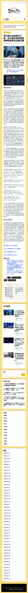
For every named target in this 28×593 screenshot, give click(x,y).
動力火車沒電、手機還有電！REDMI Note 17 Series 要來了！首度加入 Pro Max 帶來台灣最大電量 (14, 398)
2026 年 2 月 (7, 470)
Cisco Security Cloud (16, 277)
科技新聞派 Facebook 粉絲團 (10, 245)
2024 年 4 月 (7, 533)
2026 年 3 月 (7, 467)
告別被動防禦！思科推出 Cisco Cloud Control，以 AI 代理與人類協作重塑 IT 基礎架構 (19, 342)
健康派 (5, 415)
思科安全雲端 (12, 280)
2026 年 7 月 (7, 456)
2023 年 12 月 (7, 544)
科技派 (8, 32)
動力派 (5, 418)
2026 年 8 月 (7, 453)
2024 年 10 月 (7, 516)
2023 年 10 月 (7, 550)
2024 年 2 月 (7, 538)
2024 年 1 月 (7, 541)
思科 (5, 280)
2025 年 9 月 (7, 484)
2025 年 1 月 (7, 507)
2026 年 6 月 (7, 459)
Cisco (9, 277)
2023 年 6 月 (7, 561)
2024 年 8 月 (7, 521)
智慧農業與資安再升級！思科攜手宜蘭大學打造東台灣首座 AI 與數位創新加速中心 (19, 357)
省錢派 (5, 435)
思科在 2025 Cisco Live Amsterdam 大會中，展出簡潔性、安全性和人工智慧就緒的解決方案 (15, 262)
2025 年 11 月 (7, 478)
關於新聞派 (20, 589)
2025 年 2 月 (7, 504)
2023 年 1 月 (7, 576)
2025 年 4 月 (7, 499)
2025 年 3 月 (7, 501)
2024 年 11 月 (7, 513)
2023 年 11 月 (7, 547)
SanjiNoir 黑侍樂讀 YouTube (10, 251)
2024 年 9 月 (7, 518)
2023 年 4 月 (7, 567)
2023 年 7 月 (7, 558)
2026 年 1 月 (7, 473)
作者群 (15, 589)
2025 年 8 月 (7, 487)
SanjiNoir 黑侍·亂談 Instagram (10, 255)
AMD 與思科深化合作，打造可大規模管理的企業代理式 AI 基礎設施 (19, 313)
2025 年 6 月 (7, 493)
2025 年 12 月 (7, 476)
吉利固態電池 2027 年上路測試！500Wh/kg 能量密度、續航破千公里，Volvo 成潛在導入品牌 (14, 404)
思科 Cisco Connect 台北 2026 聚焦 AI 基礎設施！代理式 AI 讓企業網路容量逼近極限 (19, 327)
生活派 (5, 432)
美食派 (5, 441)
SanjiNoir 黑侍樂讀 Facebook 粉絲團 (12, 248)
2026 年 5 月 (7, 461)
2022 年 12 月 (7, 578)
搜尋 (4, 372)
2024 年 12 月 (7, 510)
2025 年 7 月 (7, 490)
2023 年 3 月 (7, 570)
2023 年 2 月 (7, 573)
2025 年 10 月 (7, 481)
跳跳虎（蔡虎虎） (9, 43)
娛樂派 (5, 421)
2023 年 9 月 (7, 553)
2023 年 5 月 (7, 564)
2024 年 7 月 (7, 524)
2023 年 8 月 (7, 556)
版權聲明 (12, 589)
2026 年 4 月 (7, 464)
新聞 (5, 32)
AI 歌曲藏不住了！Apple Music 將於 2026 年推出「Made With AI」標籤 (14, 393)
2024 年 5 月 (7, 530)
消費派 (5, 429)
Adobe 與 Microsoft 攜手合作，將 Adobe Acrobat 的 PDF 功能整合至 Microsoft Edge (15, 272)
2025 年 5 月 (7, 496)
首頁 (4, 25)
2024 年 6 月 (7, 527)
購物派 (5, 444)
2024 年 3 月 (7, 536)
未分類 (5, 426)
